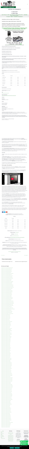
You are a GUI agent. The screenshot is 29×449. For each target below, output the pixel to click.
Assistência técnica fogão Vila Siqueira (6, 353)
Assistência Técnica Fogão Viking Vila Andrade (7, 298)
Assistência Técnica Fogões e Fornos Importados (7, 313)
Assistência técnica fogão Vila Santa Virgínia (6, 384)
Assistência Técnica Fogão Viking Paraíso (6, 289)
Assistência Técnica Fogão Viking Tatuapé (6, 295)
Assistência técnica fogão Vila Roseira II (6, 408)
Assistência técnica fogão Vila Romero (6, 415)
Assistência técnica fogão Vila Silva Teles (6, 358)
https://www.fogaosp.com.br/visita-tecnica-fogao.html (9, 95)
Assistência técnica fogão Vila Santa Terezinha (7, 385)
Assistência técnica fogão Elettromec (5, 314)
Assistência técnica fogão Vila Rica (5, 421)
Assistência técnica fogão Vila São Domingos (6, 375)
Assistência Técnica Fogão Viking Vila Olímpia (6, 282)
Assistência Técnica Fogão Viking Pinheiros (6, 306)
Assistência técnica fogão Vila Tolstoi (5, 335)
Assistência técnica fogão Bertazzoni (21, 261)
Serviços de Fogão (2, 434)
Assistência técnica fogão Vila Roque (5, 414)
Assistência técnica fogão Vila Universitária (6, 330)
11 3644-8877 (17, 232)
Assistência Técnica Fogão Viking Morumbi (6, 274)
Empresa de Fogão (2, 432)
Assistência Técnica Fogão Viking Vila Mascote (7, 297)
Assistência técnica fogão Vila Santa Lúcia (6, 390)
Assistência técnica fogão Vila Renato (5, 424)
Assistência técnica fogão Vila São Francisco (6, 374)
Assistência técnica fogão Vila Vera (5, 327)
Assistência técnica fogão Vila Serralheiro (6, 359)
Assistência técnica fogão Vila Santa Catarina (6, 399)
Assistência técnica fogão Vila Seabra (5, 361)
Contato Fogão (3, 438)
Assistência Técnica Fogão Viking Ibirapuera (6, 283)
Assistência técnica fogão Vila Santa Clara (6, 398)
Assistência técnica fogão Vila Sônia (5, 346)
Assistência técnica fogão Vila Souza (5, 345)
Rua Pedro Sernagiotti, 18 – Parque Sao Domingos (14, 251)
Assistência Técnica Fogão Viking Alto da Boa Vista (7, 287)
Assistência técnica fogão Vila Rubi (5, 406)
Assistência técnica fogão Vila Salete (5, 401)
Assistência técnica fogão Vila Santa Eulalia (6, 393)
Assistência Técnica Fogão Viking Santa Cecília (7, 267)
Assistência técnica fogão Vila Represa (6, 423)
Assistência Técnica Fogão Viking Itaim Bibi (6, 312)
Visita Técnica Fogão (2, 437)
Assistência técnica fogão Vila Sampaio (6, 400)
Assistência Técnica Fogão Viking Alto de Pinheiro (7, 273)
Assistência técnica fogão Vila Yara (5, 320)
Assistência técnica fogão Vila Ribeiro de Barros (7, 422)
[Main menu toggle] (27, 4)
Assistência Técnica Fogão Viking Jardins (6, 280)
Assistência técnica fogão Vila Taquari (6, 338)
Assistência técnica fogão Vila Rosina (5, 407)
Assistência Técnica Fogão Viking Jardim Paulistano (7, 303)
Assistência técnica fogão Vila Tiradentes (6, 336)
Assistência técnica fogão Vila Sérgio (5, 360)
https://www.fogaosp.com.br (15, 235)
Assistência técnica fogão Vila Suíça (5, 343)
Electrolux (16, 188)
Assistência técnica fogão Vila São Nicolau (6, 368)
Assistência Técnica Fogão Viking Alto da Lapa (7, 275)
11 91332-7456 (18, 440)
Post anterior (3, 255)
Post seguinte (26, 255)
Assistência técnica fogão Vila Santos (5, 376)
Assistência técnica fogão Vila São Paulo (6, 367)
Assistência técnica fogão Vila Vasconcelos (6, 328)
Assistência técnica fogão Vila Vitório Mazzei (6, 321)
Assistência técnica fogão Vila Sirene (5, 352)
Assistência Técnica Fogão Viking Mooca (6, 272)
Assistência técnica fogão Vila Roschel (6, 409)
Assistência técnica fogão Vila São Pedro (6, 366)
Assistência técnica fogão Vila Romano (6, 416)
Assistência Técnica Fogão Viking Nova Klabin (6, 288)
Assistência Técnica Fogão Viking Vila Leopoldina (7, 281)
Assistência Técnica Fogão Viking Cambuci (6, 296)
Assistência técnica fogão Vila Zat (5, 319)
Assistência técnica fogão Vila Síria (5, 351)
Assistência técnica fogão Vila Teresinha (6, 337)
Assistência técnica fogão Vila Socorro (6, 350)
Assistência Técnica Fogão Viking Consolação (6, 290)
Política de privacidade (2, 435)
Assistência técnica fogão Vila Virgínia (5, 322)
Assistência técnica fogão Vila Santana (6, 383)
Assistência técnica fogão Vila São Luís (6, 369)
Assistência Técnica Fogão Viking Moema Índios (7, 304)
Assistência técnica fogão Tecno (7, 261)
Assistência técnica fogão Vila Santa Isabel (6, 391)
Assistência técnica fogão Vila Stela (5, 344)
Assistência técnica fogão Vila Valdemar (6, 329)
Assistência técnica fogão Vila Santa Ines (6, 392)
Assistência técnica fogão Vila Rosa (5, 413)
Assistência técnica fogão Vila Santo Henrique (6, 377)
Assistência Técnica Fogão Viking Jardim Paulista (7, 305)
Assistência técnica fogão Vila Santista (6, 382)
